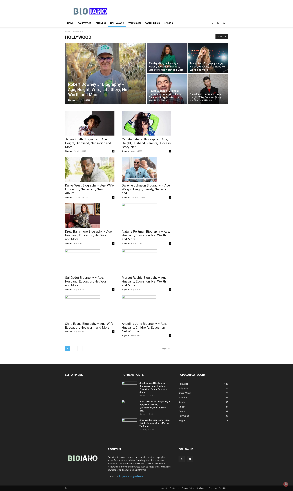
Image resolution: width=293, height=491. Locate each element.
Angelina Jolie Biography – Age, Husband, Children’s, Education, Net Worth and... (144, 327)
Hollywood (117, 23)
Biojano (71, 100)
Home (70, 23)
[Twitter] (212, 23)
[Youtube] (217, 23)
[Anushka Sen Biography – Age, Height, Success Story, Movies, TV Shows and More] (129, 424)
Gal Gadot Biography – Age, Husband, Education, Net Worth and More (87, 281)
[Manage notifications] (285, 484)
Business (101, 23)
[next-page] (80, 348)
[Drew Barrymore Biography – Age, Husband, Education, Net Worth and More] (89, 215)
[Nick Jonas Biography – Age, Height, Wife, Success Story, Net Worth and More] (208, 89)
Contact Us (174, 488)
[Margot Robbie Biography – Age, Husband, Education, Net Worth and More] (146, 261)
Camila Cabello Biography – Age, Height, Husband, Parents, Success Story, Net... (146, 143)
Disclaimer (201, 488)
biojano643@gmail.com (131, 476)
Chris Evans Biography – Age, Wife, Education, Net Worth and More (89, 325)
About (164, 488)
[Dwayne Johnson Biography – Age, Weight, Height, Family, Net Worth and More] (146, 169)
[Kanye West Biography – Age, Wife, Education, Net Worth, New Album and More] (89, 169)
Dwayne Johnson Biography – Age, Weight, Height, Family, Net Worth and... (146, 189)
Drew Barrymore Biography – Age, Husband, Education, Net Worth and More (88, 235)
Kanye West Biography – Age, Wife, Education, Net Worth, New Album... (89, 189)
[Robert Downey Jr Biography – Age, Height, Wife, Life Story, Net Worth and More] (105, 78)
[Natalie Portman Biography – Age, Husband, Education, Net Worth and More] (146, 215)
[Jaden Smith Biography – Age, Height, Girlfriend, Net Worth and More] (89, 123)
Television (134, 23)
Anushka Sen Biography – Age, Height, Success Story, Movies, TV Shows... (154, 423)
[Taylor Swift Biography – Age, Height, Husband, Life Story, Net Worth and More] (208, 58)
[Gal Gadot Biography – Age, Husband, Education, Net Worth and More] (89, 261)
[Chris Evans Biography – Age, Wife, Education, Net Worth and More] (89, 307)
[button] (224, 23)
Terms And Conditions (218, 488)
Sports (168, 23)
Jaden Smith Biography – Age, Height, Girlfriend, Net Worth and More (88, 143)
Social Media (152, 23)
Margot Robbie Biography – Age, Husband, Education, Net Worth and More (144, 281)
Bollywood (85, 23)
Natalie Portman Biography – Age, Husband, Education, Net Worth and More (146, 235)
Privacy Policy (188, 488)
